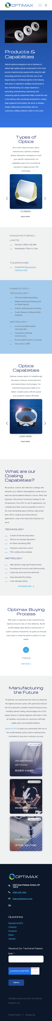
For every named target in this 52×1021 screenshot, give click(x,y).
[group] (26, 198)
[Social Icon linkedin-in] (9, 905)
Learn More (26, 770)
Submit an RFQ (11, 728)
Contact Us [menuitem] (30, 1014)
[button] (7, 198)
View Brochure (25, 586)
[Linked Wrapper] (26, 869)
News (11, 934)
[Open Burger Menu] (46, 5)
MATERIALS (26, 664)
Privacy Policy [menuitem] (14, 1014)
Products (12, 930)
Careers (12, 938)
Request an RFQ (15, 923)
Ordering (12, 927)
